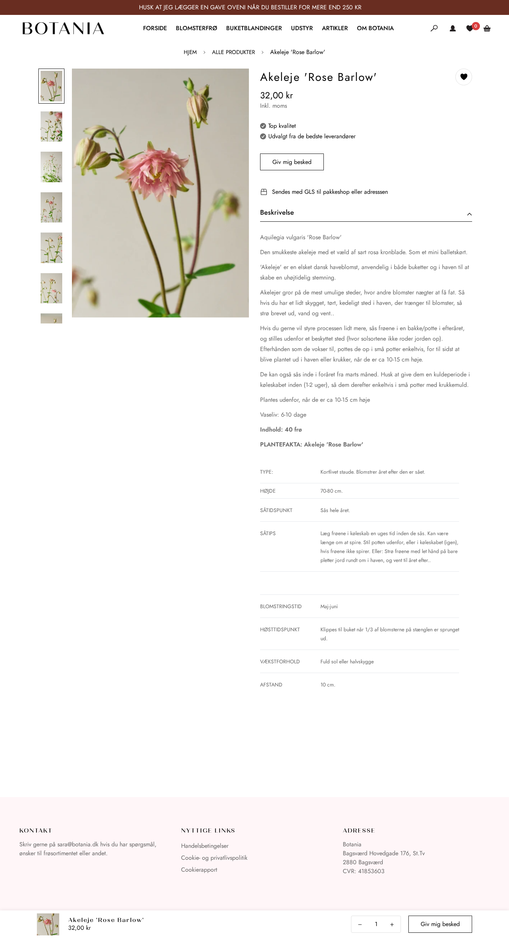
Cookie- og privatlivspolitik (214, 857)
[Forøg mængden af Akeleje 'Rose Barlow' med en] (392, 924)
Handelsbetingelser (204, 845)
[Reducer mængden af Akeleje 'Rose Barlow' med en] (360, 924)
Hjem (190, 52)
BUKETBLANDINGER (254, 28)
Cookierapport (199, 869)
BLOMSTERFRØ (196, 28)
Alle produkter (233, 52)
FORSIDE (155, 28)
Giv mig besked (292, 162)
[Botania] (63, 28)
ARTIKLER (335, 28)
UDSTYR (302, 28)
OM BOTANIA (375, 28)
